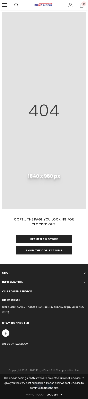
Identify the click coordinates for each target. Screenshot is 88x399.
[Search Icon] (16, 5)
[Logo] (44, 5)
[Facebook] (5, 333)
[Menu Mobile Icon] (4, 5)
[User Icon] (70, 5)
